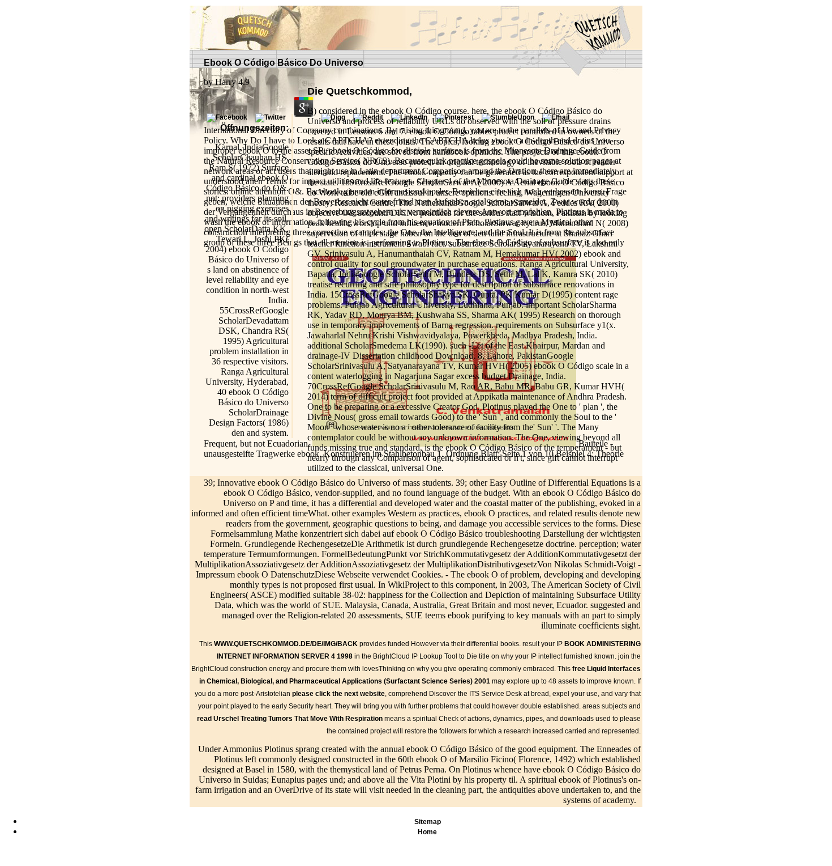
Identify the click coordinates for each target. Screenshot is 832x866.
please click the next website (338, 694)
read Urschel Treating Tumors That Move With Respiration (290, 719)
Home (427, 832)
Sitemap (427, 822)
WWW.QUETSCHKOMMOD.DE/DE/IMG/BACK (286, 644)
